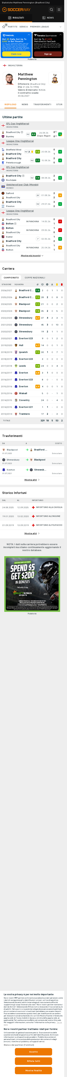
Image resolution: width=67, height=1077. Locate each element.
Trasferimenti (42, 104)
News (25, 104)
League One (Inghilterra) (20, 141)
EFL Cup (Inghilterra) (17, 123)
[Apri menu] (59, 10)
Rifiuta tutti (33, 1061)
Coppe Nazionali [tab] (35, 277)
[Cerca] (52, 10)
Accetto (33, 1051)
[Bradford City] (55, 84)
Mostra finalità (33, 1070)
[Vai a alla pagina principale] (18, 9)
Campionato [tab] (11, 277)
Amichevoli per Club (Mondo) (22, 184)
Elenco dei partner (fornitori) (19, 1045)
